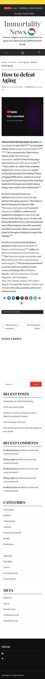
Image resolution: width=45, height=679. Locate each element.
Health (6, 538)
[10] (3, 152)
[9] (41, 148)
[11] (5, 152)
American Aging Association (22, 256)
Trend (6, 567)
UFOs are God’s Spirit (13, 407)
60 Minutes (29, 270)
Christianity (9, 521)
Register (7, 597)
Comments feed (11, 615)
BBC (7, 274)
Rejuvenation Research (20, 170)
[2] (3, 166)
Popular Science (19, 281)
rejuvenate (30, 215)
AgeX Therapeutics (23, 163)
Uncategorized (10, 573)
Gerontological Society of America (21, 253)
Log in (6, 603)
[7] (29, 145)
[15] (11, 235)
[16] (26, 249)
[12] (38, 162)
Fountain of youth (12, 532)
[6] (26, 145)
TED (9, 281)
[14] (29, 200)
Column (7, 527)
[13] (39, 187)
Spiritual (7, 556)
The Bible (7, 561)
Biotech (7, 515)
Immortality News (22, 27)
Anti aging (16, 312)
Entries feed (9, 609)
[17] (3, 256)
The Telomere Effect (33, 327)
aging (26, 218)
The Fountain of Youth (14, 422)
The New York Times (20, 274)
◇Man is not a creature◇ (11, 327)
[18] (16, 263)
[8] (39, 148)
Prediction (8, 544)
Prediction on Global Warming (22, 8)
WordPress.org (10, 621)
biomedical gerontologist (25, 149)
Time (11, 284)
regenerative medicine (21, 197)
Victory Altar (9, 579)
